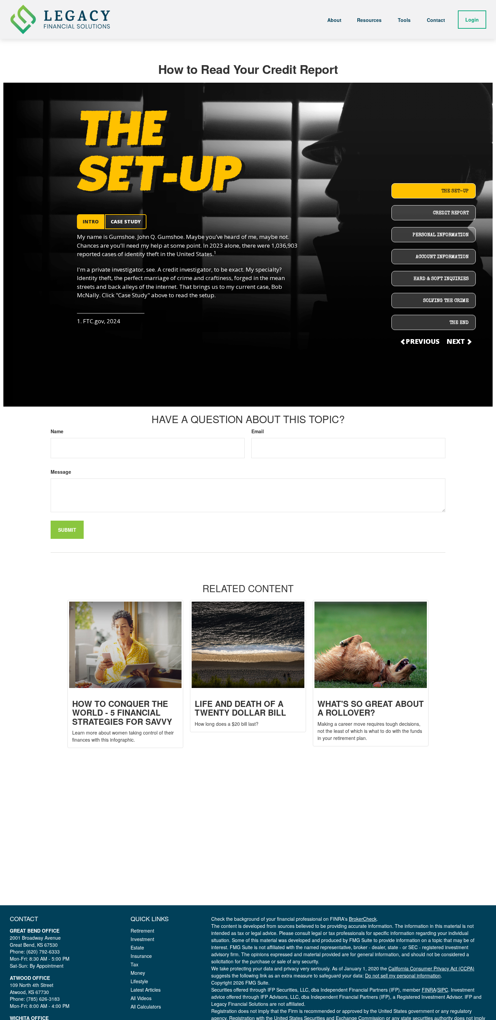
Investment (142, 939)
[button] (334, 19)
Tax (134, 964)
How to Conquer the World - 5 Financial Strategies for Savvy (122, 712)
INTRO (91, 221)
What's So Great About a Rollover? (371, 708)
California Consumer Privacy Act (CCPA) (431, 968)
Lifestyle (139, 981)
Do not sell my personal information (403, 975)
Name (57, 431)
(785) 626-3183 (43, 998)
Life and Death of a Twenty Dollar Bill (240, 708)
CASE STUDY (126, 221)
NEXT (456, 341)
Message (61, 471)
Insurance (141, 956)
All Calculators (146, 1006)
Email (257, 431)
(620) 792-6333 (43, 951)
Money (138, 972)
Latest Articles (146, 989)
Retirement (142, 930)
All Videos (141, 998)
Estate (137, 947)
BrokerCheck (363, 918)
